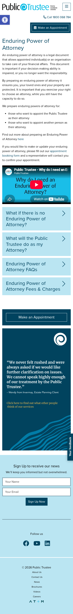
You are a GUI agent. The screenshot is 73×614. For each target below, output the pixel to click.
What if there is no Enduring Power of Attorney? (25, 218)
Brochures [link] (37, 586)
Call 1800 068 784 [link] (58, 17)
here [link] (21, 139)
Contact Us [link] (36, 577)
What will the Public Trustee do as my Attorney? (27, 244)
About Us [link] (37, 572)
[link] (5, 20)
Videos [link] (36, 591)
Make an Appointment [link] (52, 28)
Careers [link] (37, 596)
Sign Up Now (36, 502)
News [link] (37, 582)
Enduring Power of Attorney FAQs (25, 266)
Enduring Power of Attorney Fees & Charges (33, 286)
